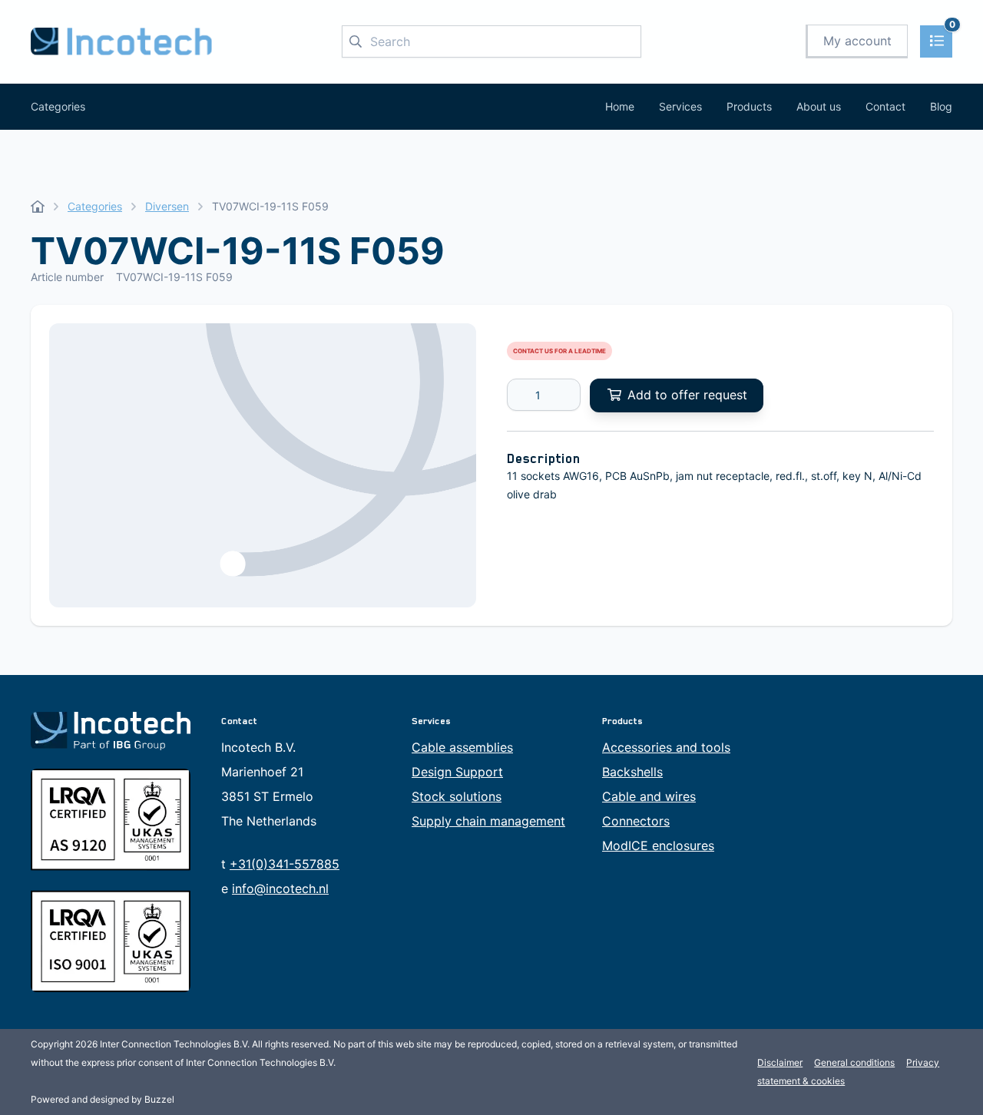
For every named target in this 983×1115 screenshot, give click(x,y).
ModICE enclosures (658, 845)
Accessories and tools (666, 747)
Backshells (632, 771)
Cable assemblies (462, 747)
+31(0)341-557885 (284, 864)
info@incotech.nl (280, 888)
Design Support (457, 771)
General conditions (854, 1062)
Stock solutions (456, 796)
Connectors (636, 821)
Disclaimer (780, 1062)
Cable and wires (649, 796)
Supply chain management (488, 821)
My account (857, 40)
